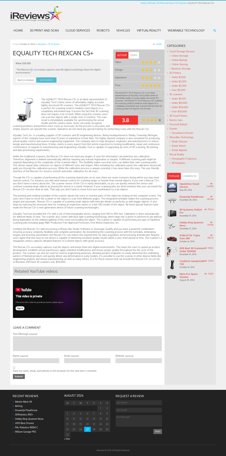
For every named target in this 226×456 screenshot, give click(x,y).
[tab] (122, 55)
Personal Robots (178, 124)
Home (143, 3)
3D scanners (175, 94)
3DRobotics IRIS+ (24, 414)
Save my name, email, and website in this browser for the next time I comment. (55, 370)
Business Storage (181, 68)
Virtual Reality (149, 30)
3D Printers (175, 72)
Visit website (46, 80)
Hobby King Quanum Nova (29, 418)
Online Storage (180, 55)
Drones (173, 128)
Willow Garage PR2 (25, 431)
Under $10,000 (179, 102)
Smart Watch (179, 145)
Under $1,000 (179, 77)
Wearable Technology (186, 30)
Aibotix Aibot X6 (23, 401)
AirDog (19, 406)
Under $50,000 (180, 107)
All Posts (151, 3)
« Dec (67, 438)
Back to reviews (25, 80)
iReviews (41, 44)
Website (124, 355)
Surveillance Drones (182, 132)
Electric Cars (175, 120)
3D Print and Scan (165, 3)
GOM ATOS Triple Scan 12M (190, 237)
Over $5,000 (178, 90)
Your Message (25, 333)
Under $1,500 (179, 98)
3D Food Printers (178, 115)
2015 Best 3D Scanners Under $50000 (192, 250)
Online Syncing (180, 64)
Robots (103, 30)
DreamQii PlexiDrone (191, 196)
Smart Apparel (179, 150)
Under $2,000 (179, 81)
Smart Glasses (179, 141)
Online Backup (179, 60)
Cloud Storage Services (182, 51)
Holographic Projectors (184, 158)
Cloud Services (78, 30)
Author (122, 55)
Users (133, 55)
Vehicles (123, 30)
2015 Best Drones (24, 423)
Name (20, 355)
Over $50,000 (179, 111)
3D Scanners (180, 3)
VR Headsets (178, 163)
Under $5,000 (179, 85)
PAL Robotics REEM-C (26, 427)
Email (71, 355)
